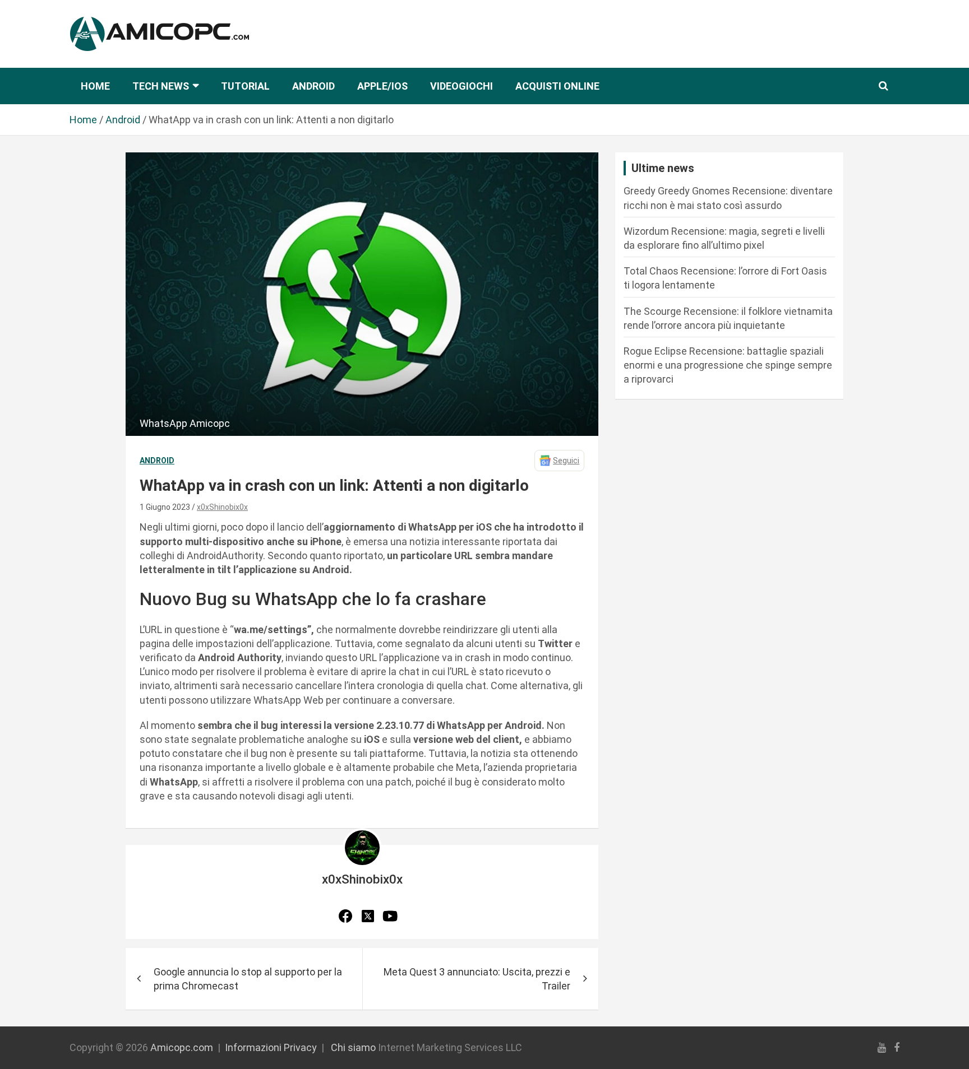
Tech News (160, 86)
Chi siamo (353, 1047)
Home (95, 86)
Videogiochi (461, 86)
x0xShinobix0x (222, 507)
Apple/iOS (382, 86)
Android (313, 86)
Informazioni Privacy (271, 1047)
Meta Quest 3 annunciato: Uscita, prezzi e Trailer (477, 979)
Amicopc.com (181, 1047)
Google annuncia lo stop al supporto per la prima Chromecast (248, 979)
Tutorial (245, 86)
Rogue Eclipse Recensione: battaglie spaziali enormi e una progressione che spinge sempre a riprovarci (728, 365)
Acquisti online (557, 86)
